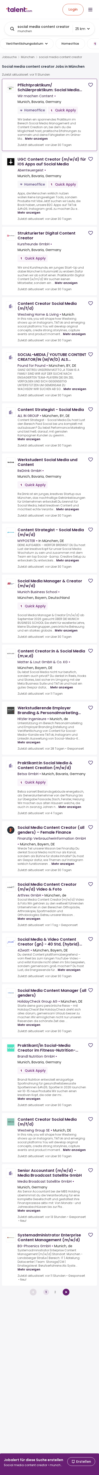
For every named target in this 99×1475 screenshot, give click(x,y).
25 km (80, 28)
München (28, 57)
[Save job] (90, 85)
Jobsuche (9, 57)
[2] (66, 1292)
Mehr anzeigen (36, 139)
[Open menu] (90, 9)
